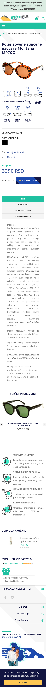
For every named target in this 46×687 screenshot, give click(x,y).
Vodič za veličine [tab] (23, 210)
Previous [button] (3, 69)
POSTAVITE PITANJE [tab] (23, 216)
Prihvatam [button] (23, 682)
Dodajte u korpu (30, 180)
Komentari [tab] (23, 205)
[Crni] (5, 142)
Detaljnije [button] (34, 676)
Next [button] (42, 69)
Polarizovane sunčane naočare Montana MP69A (23, 424)
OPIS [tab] (23, 199)
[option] (23, 70)
